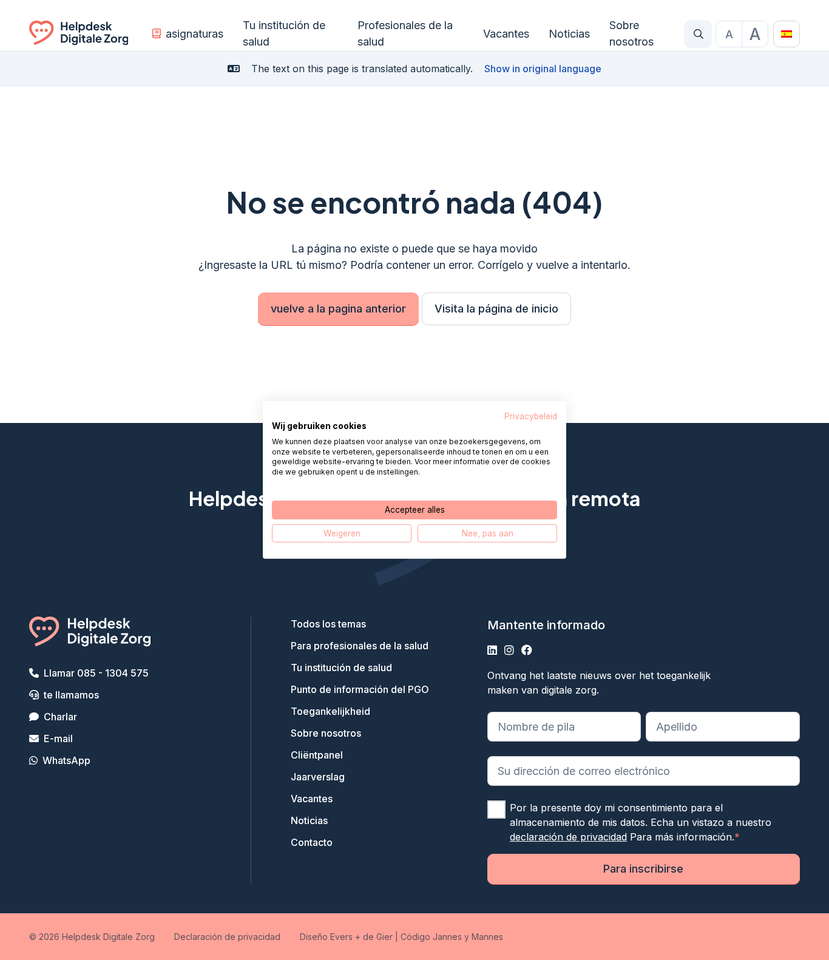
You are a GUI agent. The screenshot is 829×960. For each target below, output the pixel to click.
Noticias (569, 33)
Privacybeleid (530, 416)
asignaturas (194, 33)
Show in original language (542, 69)
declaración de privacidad (568, 837)
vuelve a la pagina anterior (338, 308)
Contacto (312, 842)
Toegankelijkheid (330, 711)
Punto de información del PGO (360, 689)
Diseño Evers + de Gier (346, 936)
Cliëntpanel (317, 755)
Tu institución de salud (284, 33)
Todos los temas (328, 624)
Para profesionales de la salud (359, 646)
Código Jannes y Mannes (452, 936)
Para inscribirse (643, 868)
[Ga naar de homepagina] (78, 34)
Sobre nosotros (631, 33)
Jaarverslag (318, 777)
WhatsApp (66, 760)
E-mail (58, 738)
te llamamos (71, 695)
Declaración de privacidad (227, 936)
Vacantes (506, 33)
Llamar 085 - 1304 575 (96, 673)
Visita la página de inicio (496, 308)
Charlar (60, 717)
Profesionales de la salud (405, 33)
